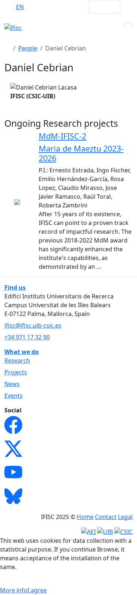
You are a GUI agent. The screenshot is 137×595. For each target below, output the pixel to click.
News (12, 384)
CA (48, 7)
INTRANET (69, 7)
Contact (106, 517)
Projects (15, 372)
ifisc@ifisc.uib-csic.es (32, 325)
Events (13, 396)
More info (13, 590)
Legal (125, 517)
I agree (37, 590)
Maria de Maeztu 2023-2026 (81, 153)
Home (85, 517)
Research (17, 360)
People (27, 48)
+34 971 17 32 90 (27, 337)
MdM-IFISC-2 (62, 136)
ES (34, 7)
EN (20, 7)
